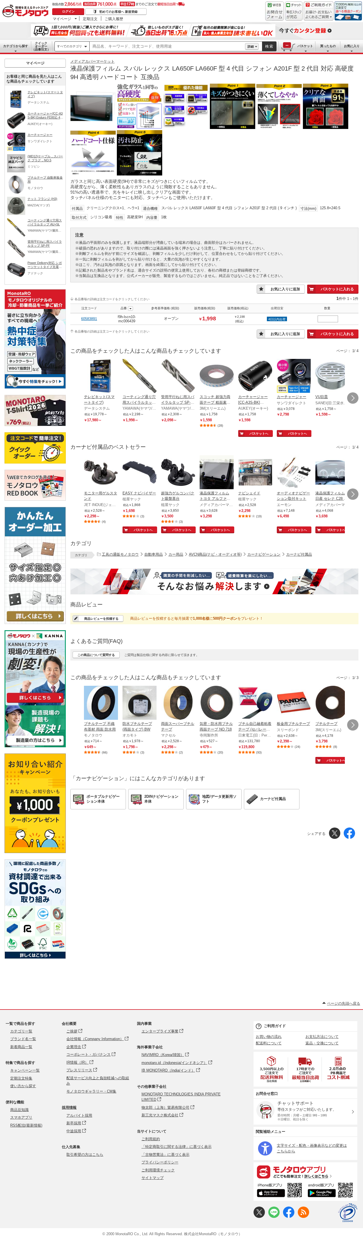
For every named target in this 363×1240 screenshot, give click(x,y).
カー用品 (175, 554)
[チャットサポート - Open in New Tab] (294, 11)
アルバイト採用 (79, 1115)
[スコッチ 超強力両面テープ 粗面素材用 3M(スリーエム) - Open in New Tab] (217, 376)
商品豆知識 (19, 1110)
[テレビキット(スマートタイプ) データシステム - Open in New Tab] (101, 376)
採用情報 (69, 1107)
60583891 (89, 319)
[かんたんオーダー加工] (35, 622)
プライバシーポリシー (160, 1162)
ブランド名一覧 (23, 1039)
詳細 (251, 46)
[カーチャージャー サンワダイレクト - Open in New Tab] (294, 376)
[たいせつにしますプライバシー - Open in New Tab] (347, 1212)
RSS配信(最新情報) (26, 1125)
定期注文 (90, 19)
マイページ (62, 19)
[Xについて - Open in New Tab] (259, 1216)
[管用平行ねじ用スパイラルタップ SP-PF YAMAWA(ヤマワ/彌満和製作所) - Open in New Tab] (178, 376)
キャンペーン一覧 (25, 1070)
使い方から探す (23, 1086)
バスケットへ (259, 433)
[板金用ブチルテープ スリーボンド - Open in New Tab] (294, 703)
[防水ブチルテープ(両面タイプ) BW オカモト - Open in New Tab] (140, 703)
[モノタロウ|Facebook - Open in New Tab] (288, 1216)
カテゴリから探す (15, 46)
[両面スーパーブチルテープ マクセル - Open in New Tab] (178, 703)
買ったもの (328, 46)
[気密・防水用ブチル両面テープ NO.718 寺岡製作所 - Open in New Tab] (217, 703)
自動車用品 (153, 554)
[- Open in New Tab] (272, 1069)
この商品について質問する (96, 655)
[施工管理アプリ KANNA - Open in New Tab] (35, 702)
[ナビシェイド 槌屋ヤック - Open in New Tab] (255, 472)
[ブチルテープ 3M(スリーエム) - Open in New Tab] (332, 703)
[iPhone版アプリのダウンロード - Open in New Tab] (279, 1191)
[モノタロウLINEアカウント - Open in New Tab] (274, 1216)
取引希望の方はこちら (84, 1154)
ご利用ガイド (275, 1026)
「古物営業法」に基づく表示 (165, 1154)
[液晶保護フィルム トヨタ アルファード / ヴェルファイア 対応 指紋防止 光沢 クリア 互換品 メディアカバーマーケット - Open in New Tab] (217, 472)
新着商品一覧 (21, 1047)
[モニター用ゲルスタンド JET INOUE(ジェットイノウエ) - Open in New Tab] (101, 472)
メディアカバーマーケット (92, 61)
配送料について (269, 1043)
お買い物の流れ (269, 1036)
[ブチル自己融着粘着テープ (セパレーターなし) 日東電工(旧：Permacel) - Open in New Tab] (255, 703)
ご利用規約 (151, 1139)
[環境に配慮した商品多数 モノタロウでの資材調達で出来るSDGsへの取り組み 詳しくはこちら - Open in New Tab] (35, 957)
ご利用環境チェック (158, 1170)
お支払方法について (322, 1036)
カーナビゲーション (263, 554)
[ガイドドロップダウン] (319, 15)
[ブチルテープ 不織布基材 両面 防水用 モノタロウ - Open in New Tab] (101, 703)
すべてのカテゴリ (69, 46)
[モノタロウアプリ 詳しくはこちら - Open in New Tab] (305, 1171)
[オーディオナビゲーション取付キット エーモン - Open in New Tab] (294, 472)
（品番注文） (41, 46)
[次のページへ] (352, 398)
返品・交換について (322, 1043)
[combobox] (167, 46)
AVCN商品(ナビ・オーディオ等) (215, 554)
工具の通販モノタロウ (120, 554)
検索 (269, 46)
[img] (26, 11)
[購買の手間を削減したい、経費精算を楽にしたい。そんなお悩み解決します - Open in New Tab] (214, 581)
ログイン (68, 11)
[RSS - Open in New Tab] (303, 1216)
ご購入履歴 (114, 19)
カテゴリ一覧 (21, 1031)
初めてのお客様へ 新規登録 (118, 11)
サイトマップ (153, 1178)
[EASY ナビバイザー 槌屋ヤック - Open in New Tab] (140, 472)
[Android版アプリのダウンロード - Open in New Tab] (331, 1191)
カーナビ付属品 (299, 554)
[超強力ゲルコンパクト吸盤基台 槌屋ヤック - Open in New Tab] (178, 472)
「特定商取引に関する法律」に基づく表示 (177, 1146)
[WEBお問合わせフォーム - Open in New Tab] (274, 11)
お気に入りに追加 (285, 289)
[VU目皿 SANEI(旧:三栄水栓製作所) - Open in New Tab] (332, 376)
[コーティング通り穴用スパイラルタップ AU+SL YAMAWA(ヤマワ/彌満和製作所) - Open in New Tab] (140, 376)
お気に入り (352, 46)
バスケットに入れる (337, 289)
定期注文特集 (21, 1078)
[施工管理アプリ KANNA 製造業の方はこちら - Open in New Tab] (35, 745)
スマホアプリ (21, 1117)
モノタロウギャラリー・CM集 (91, 1091)
